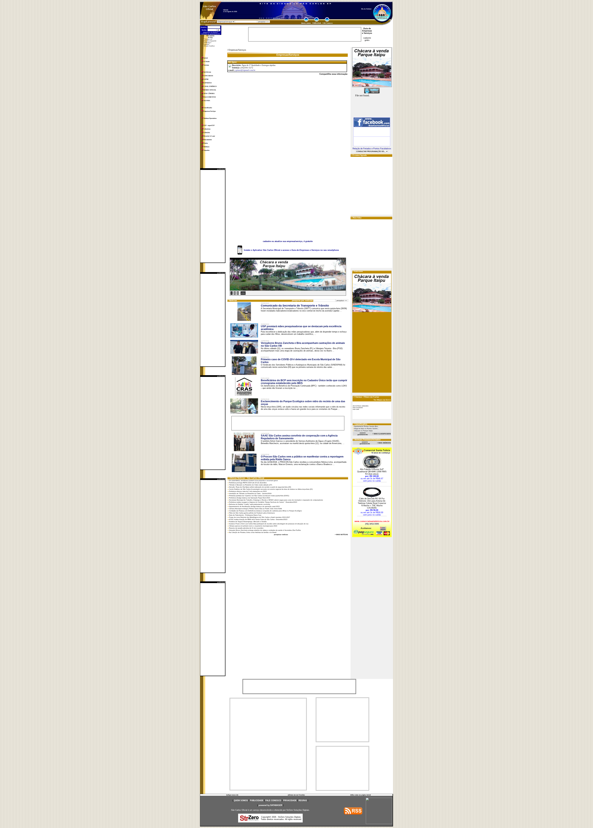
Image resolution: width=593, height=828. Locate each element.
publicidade (221, 169)
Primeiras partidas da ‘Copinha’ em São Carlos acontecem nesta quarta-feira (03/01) (259, 495)
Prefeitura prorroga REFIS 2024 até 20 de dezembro (248, 483)
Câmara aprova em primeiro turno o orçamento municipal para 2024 (253, 526)
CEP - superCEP (208, 125)
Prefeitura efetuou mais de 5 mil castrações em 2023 (248, 491)
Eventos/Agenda (360, 155)
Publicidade (358, 271)
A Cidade (206, 61)
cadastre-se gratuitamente (210, 34)
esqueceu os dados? (210, 32)
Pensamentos (207, 139)
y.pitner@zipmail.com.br (245, 70)
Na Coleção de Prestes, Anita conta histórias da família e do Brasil (252, 532)
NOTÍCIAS (207, 72)
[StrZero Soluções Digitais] (249, 820)
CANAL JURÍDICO (210, 86)
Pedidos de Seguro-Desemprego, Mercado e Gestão (248, 521)
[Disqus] (287, 120)
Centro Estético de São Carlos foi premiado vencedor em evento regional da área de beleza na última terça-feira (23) (271, 489)
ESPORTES (207, 83)
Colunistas (206, 129)
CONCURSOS (208, 76)
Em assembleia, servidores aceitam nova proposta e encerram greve (253, 480)
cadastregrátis (367, 39)
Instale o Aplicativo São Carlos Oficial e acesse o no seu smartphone (291, 250)
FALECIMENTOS (209, 97)
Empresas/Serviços (209, 111)
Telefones (206, 147)
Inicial (205, 58)
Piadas (205, 143)
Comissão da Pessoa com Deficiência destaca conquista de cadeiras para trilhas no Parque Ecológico (265, 511)
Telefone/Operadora (210, 118)
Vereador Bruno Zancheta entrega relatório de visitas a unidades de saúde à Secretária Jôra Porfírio (265, 530)
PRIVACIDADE (290, 800)
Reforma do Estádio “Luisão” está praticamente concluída (249, 504)
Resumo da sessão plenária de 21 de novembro (246, 528)
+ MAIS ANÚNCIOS (384, 443)
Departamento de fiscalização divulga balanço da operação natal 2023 (254, 506)
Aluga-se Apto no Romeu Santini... (366, 428)
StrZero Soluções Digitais (297, 810)
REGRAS (303, 800)
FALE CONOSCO (273, 800)
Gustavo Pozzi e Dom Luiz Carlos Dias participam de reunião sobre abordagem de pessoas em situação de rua (268, 524)
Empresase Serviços (367, 32)
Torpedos (206, 150)
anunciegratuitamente (362, 433)
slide (243, 293)
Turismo (206, 65)
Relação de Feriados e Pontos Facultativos (372, 148)
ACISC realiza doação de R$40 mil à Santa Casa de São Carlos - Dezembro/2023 (258, 519)
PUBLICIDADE (256, 800)
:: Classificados (360, 424)
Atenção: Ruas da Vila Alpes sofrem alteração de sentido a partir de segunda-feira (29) (260, 487)
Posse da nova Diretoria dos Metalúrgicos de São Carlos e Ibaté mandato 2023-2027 (259, 517)
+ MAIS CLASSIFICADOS (381, 434)
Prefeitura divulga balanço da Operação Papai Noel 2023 (249, 498)
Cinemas (358, 397)
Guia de (367, 28)
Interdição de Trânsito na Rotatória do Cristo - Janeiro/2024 (250, 493)
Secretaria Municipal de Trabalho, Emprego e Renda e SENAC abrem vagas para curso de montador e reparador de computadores (276, 500)
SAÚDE (206, 79)
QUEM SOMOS (241, 800)
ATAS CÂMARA (208, 93)
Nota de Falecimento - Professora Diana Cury (245, 515)
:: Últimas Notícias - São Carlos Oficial (246, 478)
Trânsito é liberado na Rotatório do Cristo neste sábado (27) (250, 485)
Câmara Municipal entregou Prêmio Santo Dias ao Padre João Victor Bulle (255, 508)
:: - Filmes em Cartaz (366, 397)
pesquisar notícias (281, 534)
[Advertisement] (212, 216)
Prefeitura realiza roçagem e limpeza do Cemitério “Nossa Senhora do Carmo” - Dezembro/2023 (263, 502)
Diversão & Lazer (209, 136)
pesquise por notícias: (302, 300)
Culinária (206, 132)
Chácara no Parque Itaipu (363, 431)
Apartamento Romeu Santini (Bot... (366, 426)
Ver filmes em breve (382, 400)
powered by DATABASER (270, 805)
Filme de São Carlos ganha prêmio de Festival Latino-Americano (252, 513)
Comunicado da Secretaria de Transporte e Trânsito (295, 305)
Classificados (207, 107)
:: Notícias (232, 300)
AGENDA (206, 100)
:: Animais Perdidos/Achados (367, 439)
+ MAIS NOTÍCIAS (341, 534)
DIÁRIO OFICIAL (209, 90)
